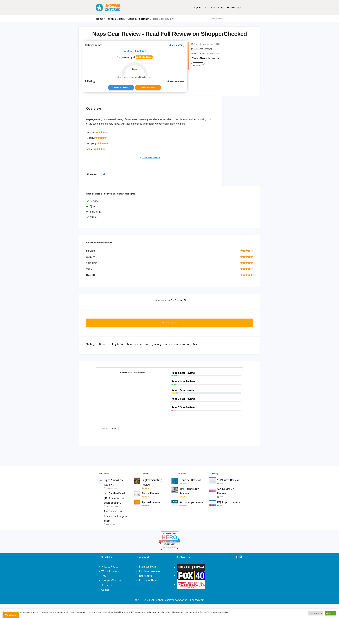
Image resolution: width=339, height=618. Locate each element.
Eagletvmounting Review (152, 482)
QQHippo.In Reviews (229, 502)
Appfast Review (151, 502)
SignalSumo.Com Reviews (114, 482)
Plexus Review (150, 493)
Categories (197, 7)
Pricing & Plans (148, 580)
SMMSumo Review (228, 480)
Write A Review (171, 323)
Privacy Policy (109, 566)
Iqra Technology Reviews (189, 491)
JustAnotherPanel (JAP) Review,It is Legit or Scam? (114, 498)
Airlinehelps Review (191, 502)
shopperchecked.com (169, 541)
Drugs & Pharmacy (138, 18)
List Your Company (214, 7)
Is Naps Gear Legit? (107, 344)
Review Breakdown (121, 88)
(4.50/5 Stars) (176, 45)
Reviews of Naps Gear (186, 344)
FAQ (103, 575)
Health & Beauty (115, 18)
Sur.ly (174, 547)
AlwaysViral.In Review (225, 491)
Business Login (234, 7)
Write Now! (145, 57)
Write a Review (149, 88)
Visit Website (196, 65)
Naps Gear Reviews (131, 344)
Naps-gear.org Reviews (158, 344)
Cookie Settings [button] (316, 613)
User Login (145, 575)
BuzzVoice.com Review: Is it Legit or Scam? (116, 516)
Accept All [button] (330, 613)
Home (99, 18)
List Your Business (149, 571)
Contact (105, 589)
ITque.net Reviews (190, 480)
